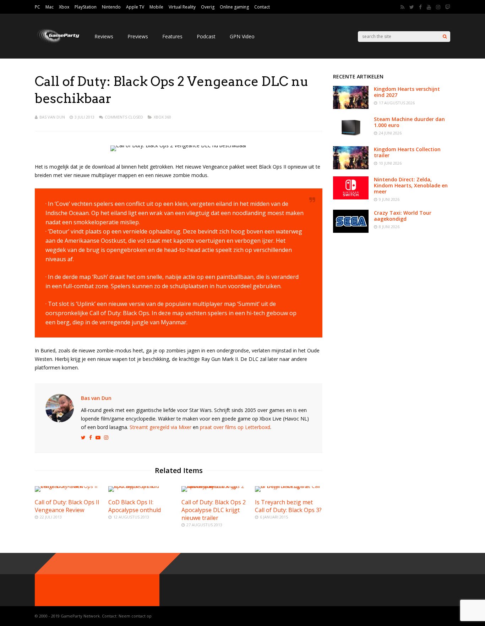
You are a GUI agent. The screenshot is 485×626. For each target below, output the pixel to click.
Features (172, 36)
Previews (137, 36)
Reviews (103, 36)
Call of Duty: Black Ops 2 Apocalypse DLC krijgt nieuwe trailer (213, 510)
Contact (262, 7)
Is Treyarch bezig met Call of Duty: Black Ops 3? (288, 506)
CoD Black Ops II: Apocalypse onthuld (134, 506)
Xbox (64, 7)
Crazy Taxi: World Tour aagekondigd (402, 215)
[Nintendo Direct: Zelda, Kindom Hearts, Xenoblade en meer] (351, 197)
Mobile (156, 7)
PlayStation (86, 7)
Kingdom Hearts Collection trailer (407, 152)
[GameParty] (57, 43)
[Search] (444, 36)
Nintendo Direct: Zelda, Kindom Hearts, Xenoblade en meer (411, 185)
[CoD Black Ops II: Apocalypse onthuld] (142, 486)
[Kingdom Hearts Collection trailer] (351, 167)
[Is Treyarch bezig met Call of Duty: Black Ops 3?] (288, 486)
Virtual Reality (182, 7)
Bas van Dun (52, 117)
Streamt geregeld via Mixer (160, 427)
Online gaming (234, 7)
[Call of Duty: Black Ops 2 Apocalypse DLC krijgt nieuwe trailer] (215, 486)
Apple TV (135, 7)
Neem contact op (135, 616)
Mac (49, 7)
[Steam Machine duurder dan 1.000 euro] (351, 137)
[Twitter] (411, 7)
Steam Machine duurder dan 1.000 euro (409, 122)
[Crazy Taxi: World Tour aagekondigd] (351, 230)
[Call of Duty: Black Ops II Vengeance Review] (68, 486)
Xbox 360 (162, 117)
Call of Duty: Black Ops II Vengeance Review (67, 506)
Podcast (206, 36)
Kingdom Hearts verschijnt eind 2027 (407, 92)
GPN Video (242, 36)
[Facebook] (420, 7)
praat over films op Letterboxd (235, 427)
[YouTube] (429, 7)
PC (37, 7)
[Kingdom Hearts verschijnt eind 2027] (351, 107)
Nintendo (111, 7)
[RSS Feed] (402, 7)
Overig (207, 7)
